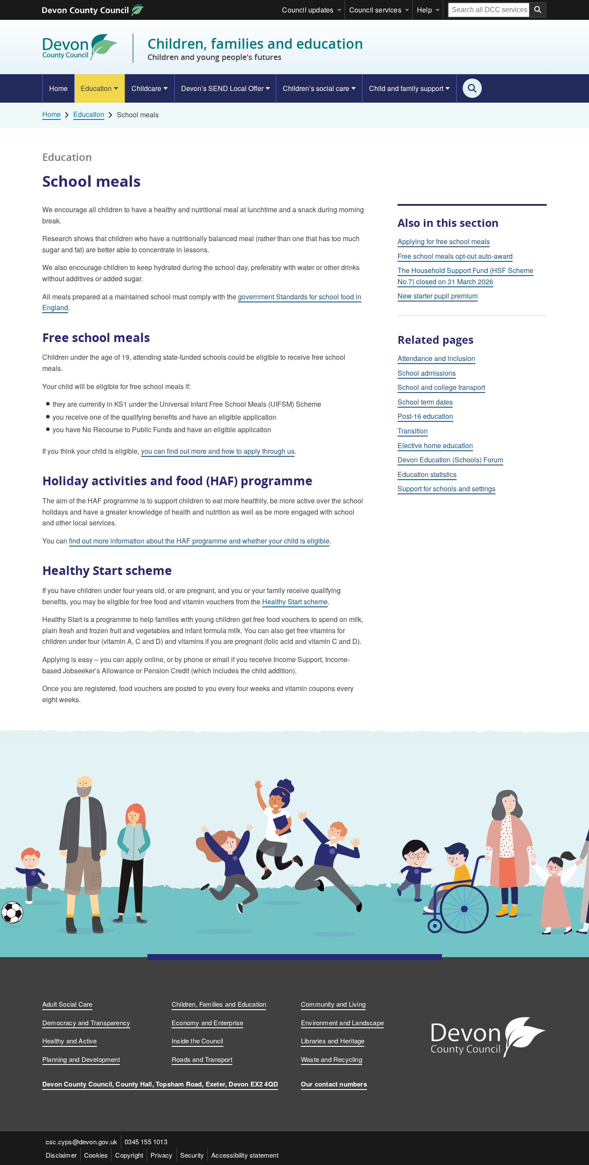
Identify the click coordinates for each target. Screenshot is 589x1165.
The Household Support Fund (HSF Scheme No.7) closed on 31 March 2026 (465, 275)
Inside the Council (197, 1040)
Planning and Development (81, 1059)
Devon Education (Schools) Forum (450, 460)
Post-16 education (425, 416)
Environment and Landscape (342, 1022)
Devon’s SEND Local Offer (222, 88)
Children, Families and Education (219, 1003)
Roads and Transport (202, 1059)
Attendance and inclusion (436, 358)
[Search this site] (472, 88)
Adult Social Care (67, 1003)
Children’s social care (316, 88)
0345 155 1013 (146, 1141)
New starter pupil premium (438, 296)
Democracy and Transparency (86, 1022)
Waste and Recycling (331, 1059)
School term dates (425, 402)
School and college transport (441, 387)
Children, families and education (255, 48)
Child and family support (406, 88)
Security (192, 1154)
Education (96, 88)
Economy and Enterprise (207, 1022)
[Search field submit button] (538, 10)
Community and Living (333, 1003)
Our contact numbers (334, 1084)
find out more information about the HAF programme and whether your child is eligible (199, 541)
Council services (375, 10)
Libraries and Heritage (332, 1040)
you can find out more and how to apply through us (217, 451)
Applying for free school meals (444, 241)
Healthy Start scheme (295, 601)
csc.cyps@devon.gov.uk (81, 1141)
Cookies (96, 1154)
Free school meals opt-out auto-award (455, 256)
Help (424, 10)
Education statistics (427, 474)
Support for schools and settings (446, 488)
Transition (413, 431)
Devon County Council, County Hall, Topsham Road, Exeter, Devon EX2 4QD (160, 1084)
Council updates (307, 10)
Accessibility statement (245, 1154)
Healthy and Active (69, 1040)
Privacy (161, 1154)
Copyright (129, 1154)
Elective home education (435, 445)
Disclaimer (61, 1154)
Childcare (146, 88)
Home (58, 88)
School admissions (427, 373)
